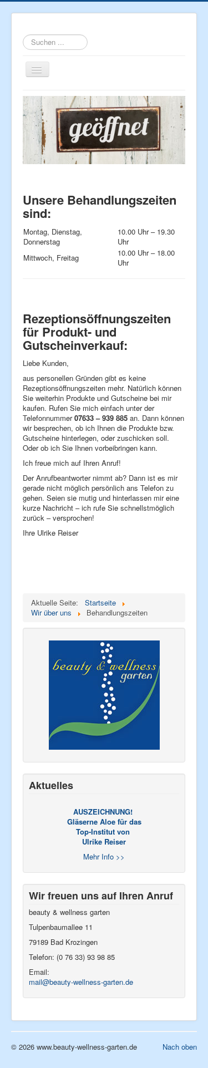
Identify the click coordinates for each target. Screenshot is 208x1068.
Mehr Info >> (104, 856)
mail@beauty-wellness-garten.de (81, 982)
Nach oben (180, 1046)
